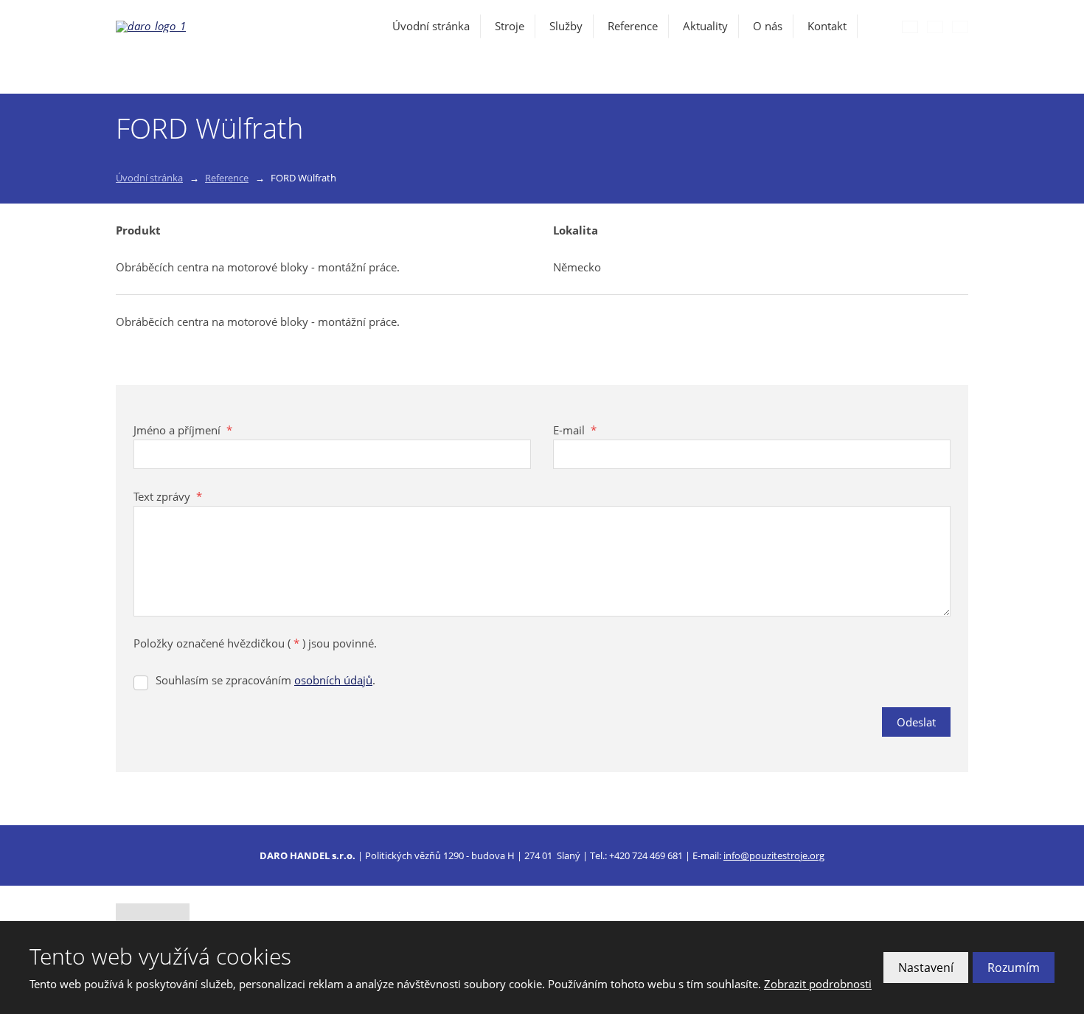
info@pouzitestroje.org (773, 855)
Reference (633, 25)
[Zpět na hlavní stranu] (197, 26)
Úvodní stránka (431, 25)
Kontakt (827, 25)
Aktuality (705, 25)
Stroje (509, 25)
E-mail (575, 430)
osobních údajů (333, 680)
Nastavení (925, 967)
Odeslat (916, 722)
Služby (566, 25)
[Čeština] (910, 26)
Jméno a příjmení (182, 430)
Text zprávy (167, 496)
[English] (935, 26)
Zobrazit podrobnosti (818, 983)
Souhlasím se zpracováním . (265, 680)
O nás (767, 25)
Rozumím (1013, 967)
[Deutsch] (960, 26)
